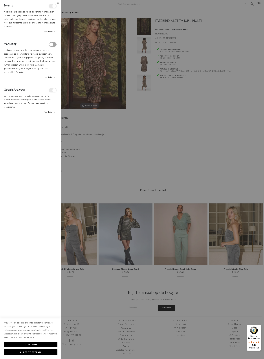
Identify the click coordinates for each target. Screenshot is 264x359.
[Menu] (259, 327)
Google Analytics (53, 90)
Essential (53, 6)
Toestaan (30, 344)
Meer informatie (50, 32)
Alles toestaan (30, 352)
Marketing (53, 44)
